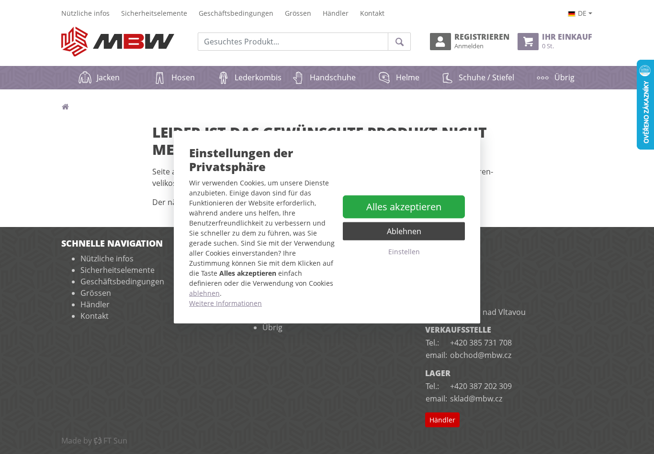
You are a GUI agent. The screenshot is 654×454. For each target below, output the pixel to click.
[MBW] (65, 106)
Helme (407, 77)
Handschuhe (333, 77)
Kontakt (372, 13)
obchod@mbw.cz (480, 355)
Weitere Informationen (225, 302)
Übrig (564, 77)
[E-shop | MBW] (117, 42)
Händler (336, 13)
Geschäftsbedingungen (236, 13)
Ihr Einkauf (567, 41)
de (582, 13)
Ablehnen (404, 231)
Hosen (183, 77)
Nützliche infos (85, 13)
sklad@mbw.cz (476, 398)
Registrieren (481, 41)
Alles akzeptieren (403, 206)
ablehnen (204, 292)
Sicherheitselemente (154, 13)
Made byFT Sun (94, 440)
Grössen (298, 13)
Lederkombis (258, 77)
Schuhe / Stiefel (486, 77)
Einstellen (404, 251)
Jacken (108, 77)
